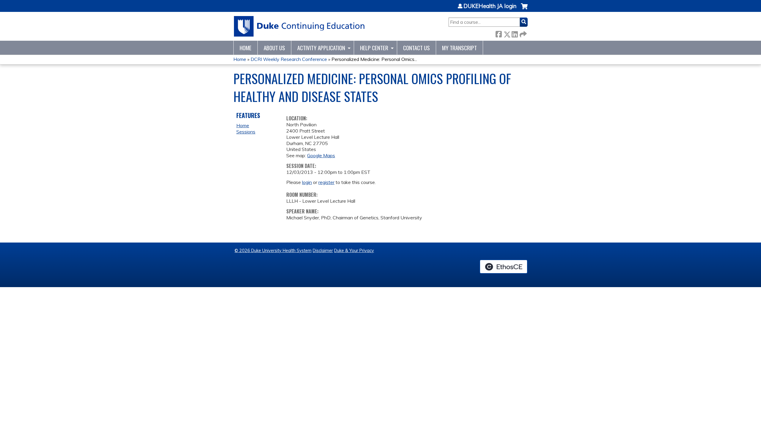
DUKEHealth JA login (489, 6)
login (307, 182)
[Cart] (524, 9)
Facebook (498, 33)
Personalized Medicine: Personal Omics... (374, 59)
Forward (523, 33)
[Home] (299, 26)
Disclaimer (323, 250)
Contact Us (416, 47)
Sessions (245, 132)
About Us (274, 47)
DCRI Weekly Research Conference (289, 59)
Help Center (374, 47)
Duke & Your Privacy (354, 250)
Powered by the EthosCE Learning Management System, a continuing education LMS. (503, 266)
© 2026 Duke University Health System (273, 250)
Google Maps (321, 155)
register (326, 182)
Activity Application (321, 47)
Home (245, 47)
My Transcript (459, 47)
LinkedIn (515, 33)
